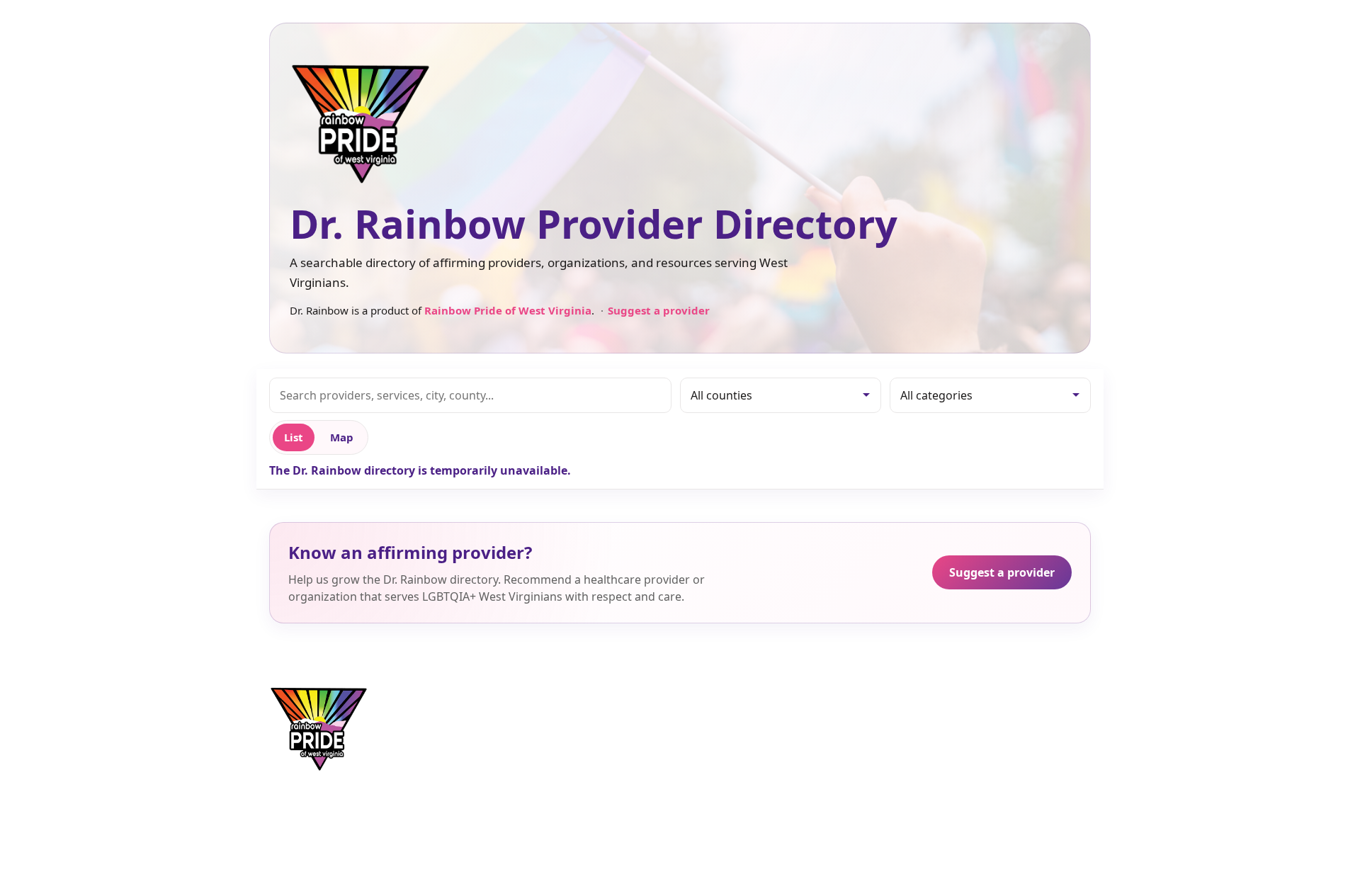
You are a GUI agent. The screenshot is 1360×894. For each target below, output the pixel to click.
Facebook (942, 703)
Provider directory (576, 703)
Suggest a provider (658, 310)
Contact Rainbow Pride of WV (796, 725)
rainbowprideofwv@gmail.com (800, 703)
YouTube (939, 747)
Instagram (944, 725)
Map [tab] (341, 437)
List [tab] (293, 437)
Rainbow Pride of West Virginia (507, 310)
